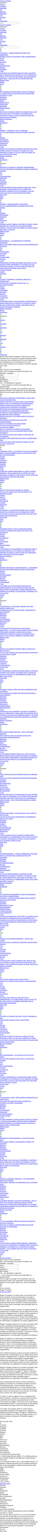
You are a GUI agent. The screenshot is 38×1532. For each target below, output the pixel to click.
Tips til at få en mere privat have (10, 425)
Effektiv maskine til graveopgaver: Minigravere (15, 405)
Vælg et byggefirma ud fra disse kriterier (13, 423)
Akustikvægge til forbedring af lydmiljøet (13, 407)
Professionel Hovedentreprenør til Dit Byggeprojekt (16, 409)
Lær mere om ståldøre (7, 427)
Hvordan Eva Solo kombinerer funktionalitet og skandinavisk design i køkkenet (15, 413)
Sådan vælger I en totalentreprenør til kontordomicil (16, 403)
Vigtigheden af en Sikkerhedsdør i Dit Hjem (14, 411)
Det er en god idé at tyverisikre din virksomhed (15, 429)
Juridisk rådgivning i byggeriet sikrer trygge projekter (17, 401)
